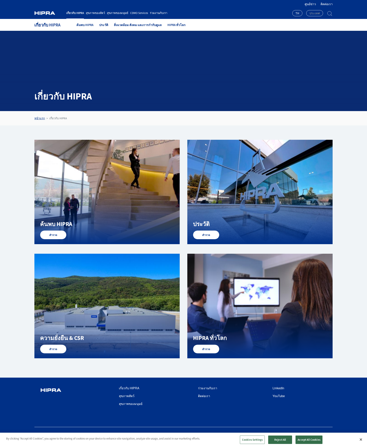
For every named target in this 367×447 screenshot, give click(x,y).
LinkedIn (278, 388)
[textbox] (314, 13)
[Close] (361, 439)
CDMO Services (139, 13)
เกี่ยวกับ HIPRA (75, 13)
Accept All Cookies (309, 439)
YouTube (279, 396)
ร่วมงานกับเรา (158, 13)
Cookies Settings (252, 439)
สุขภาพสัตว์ (126, 396)
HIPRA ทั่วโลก (176, 25)
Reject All (280, 439)
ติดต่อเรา (327, 4)
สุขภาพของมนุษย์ (117, 13)
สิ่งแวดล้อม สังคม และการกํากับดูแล (138, 25)
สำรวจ (53, 235)
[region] (183, 440)
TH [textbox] (297, 13)
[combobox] (297, 13)
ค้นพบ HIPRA (84, 25)
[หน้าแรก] (48, 13)
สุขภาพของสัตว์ (95, 13)
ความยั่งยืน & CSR (62, 337)
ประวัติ (103, 25)
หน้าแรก (39, 118)
